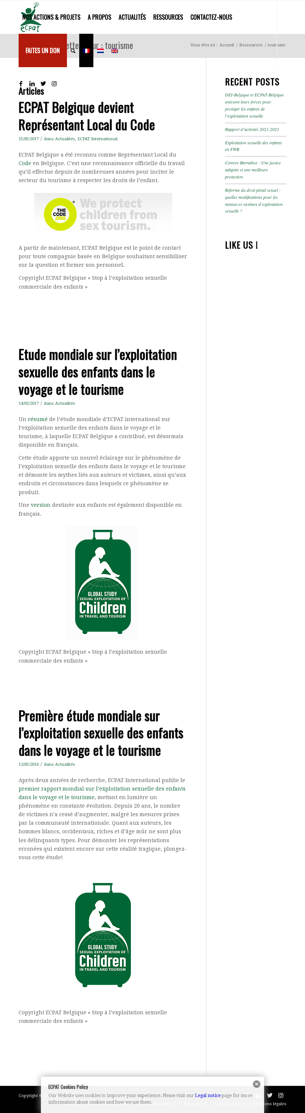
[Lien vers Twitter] (43, 83)
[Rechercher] (73, 50)
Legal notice (208, 1095)
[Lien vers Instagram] (54, 83)
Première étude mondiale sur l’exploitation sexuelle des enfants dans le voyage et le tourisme (101, 732)
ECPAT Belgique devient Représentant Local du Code (87, 115)
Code (25, 163)
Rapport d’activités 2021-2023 (252, 129)
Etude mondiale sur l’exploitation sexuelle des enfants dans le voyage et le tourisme (98, 371)
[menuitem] (51, 17)
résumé (38, 419)
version (41, 505)
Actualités (65, 138)
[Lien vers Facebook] (20, 83)
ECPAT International (97, 138)
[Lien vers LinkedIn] (32, 83)
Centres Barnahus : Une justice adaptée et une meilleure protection (253, 170)
